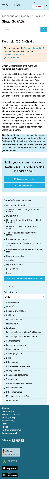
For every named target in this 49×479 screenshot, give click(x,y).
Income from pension (16, 345)
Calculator (11, 260)
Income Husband (14, 319)
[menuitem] (37, 7)
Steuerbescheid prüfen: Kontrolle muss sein (24, 250)
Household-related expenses (19, 383)
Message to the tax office (17, 396)
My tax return (12, 216)
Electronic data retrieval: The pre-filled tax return (23, 221)
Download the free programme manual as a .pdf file (25, 278)
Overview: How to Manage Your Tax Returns (22, 210)
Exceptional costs (14, 387)
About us (6, 408)
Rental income (12, 349)
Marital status (12, 302)
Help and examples (15, 256)
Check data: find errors (16, 239)
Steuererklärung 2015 (34, 48)
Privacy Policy (8, 417)
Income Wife (12, 324)
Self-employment (14, 353)
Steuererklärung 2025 (14, 54)
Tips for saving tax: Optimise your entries (21, 234)
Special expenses (14, 379)
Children (10, 315)
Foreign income (13, 370)
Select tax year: (11, 292)
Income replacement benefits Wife (21, 336)
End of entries (12, 400)
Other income (12, 362)
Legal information (14, 264)
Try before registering (24, 185)
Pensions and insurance (17, 375)
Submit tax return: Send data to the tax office (24, 244)
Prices (5, 427)
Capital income (13, 341)
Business (10, 358)
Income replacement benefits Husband (24, 332)
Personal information (16, 311)
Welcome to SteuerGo (16, 205)
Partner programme (11, 430)
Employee (10, 328)
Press (8, 273)
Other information (14, 392)
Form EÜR (10, 306)
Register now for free (25, 179)
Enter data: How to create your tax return (21, 227)
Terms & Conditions (11, 414)
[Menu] (4, 5)
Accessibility (8, 420)
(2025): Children (11, 57)
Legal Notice (12, 269)
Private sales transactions (18, 366)
